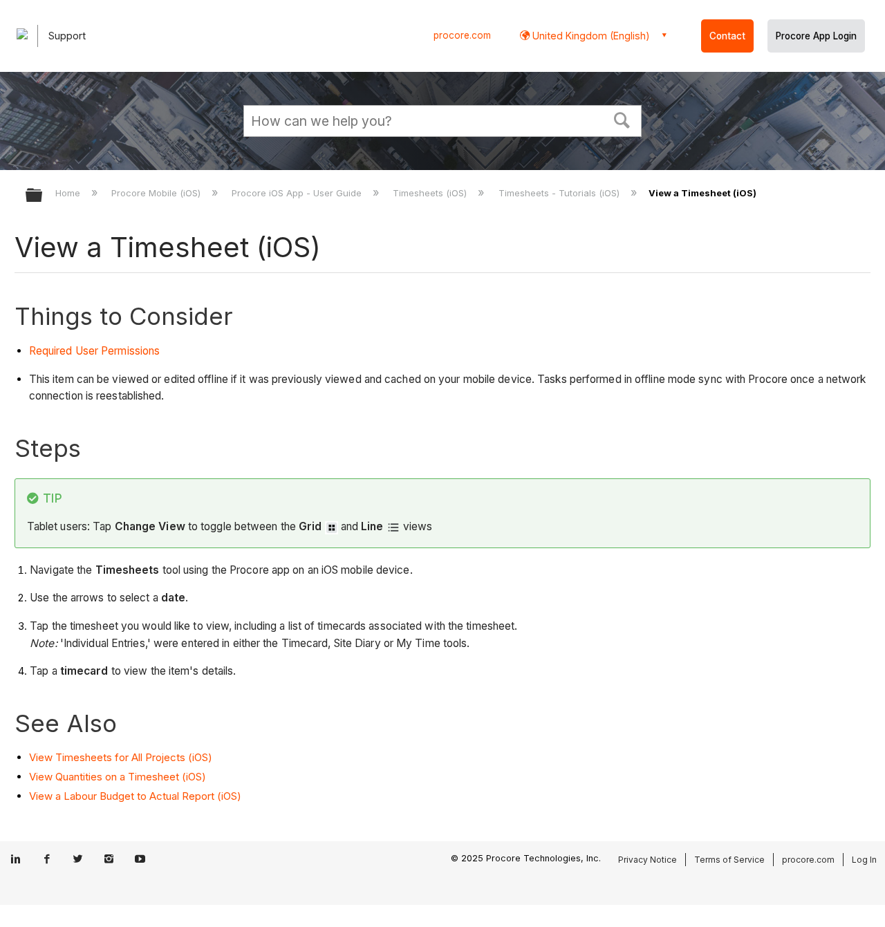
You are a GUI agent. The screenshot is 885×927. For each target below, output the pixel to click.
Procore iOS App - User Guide (298, 192)
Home (69, 192)
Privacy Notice (647, 859)
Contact (727, 35)
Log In (864, 859)
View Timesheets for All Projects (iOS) (120, 757)
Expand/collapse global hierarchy (43, 196)
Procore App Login (816, 35)
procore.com (462, 35)
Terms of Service (729, 859)
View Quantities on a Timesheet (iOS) (117, 776)
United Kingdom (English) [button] (590, 35)
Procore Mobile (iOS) (157, 192)
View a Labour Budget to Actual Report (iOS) (135, 796)
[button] (622, 119)
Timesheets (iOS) (431, 192)
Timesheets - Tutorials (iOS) (560, 192)
